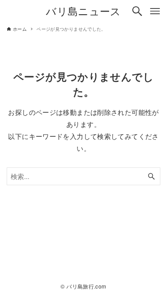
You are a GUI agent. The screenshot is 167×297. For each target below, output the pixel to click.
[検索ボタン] (137, 11)
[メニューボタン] (155, 11)
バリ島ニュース (83, 11)
